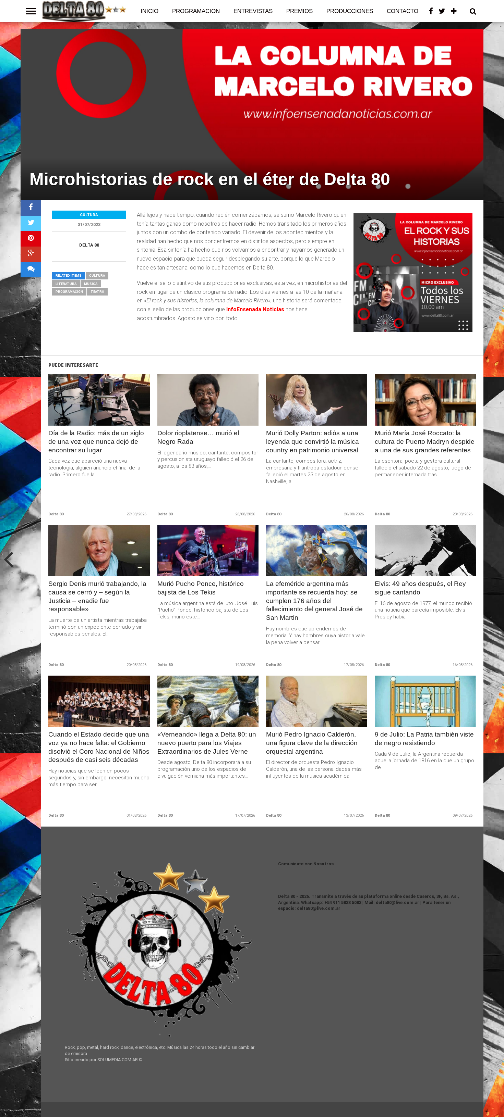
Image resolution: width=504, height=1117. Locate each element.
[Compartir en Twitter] (31, 223)
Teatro (97, 291)
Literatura (66, 284)
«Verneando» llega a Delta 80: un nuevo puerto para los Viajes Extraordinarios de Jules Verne (206, 743)
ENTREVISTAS (253, 11)
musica (90, 284)
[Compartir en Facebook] (31, 208)
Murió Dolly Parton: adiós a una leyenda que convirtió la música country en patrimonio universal (312, 441)
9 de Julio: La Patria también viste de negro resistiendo (424, 738)
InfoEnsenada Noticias (255, 309)
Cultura (97, 275)
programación (69, 291)
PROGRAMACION (196, 11)
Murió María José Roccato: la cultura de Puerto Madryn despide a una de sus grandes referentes (425, 441)
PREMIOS (299, 11)
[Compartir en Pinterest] (31, 239)
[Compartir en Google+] (31, 254)
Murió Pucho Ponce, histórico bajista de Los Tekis (200, 588)
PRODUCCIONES (349, 11)
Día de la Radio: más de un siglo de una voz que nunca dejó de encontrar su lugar (96, 441)
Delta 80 (89, 245)
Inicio (149, 11)
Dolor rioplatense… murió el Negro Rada (198, 437)
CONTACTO (402, 11)
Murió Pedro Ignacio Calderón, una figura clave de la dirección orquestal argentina (312, 743)
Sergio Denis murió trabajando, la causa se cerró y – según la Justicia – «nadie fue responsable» (97, 596)
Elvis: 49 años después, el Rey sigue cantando (420, 588)
